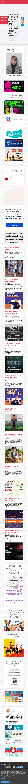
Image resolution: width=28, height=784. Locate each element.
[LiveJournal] (16, 767)
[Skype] (20, 767)
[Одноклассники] (8, 767)
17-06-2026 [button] (7, 502)
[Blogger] (14, 767)
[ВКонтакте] (6, 767)
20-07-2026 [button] (7, 283)
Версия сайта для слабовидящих (4, 19)
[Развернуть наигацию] (3, 2)
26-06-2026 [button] (7, 470)
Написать (14, 225)
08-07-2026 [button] (7, 347)
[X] (12, 767)
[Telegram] (22, 767)
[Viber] (18, 767)
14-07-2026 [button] (7, 315)
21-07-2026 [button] (7, 251)
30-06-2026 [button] (7, 438)
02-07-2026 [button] (7, 411)
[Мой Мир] (10, 767)
